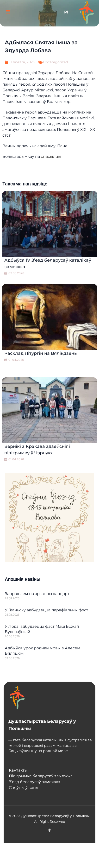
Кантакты (18, 770)
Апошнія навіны (22, 579)
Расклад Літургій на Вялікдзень (40, 353)
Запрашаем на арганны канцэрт (37, 593)
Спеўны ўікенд (23, 787)
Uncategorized (55, 62)
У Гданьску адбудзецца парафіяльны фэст (46, 610)
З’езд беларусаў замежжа (34, 782)
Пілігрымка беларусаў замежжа (41, 776)
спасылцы (51, 156)
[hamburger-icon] (7, 12)
